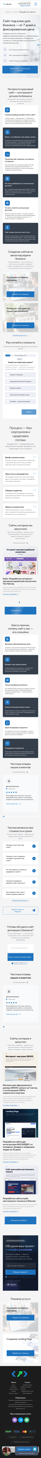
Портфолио (14, 1387)
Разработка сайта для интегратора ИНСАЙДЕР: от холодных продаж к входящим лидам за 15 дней (19, 1146)
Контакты (13, 1391)
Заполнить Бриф (14, 1389)
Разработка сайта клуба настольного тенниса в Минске (19, 1199)
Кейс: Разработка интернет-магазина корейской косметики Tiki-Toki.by (19, 581)
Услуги (15, 12)
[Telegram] (35, 1449)
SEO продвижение (27, 1393)
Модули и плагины (13, 1393)
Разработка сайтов (27, 1385)
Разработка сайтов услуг (27, 1391)
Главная (8, 12)
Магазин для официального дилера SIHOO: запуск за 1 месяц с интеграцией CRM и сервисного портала (20, 1089)
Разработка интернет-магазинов (26, 1388)
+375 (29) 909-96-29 (24, 4)
